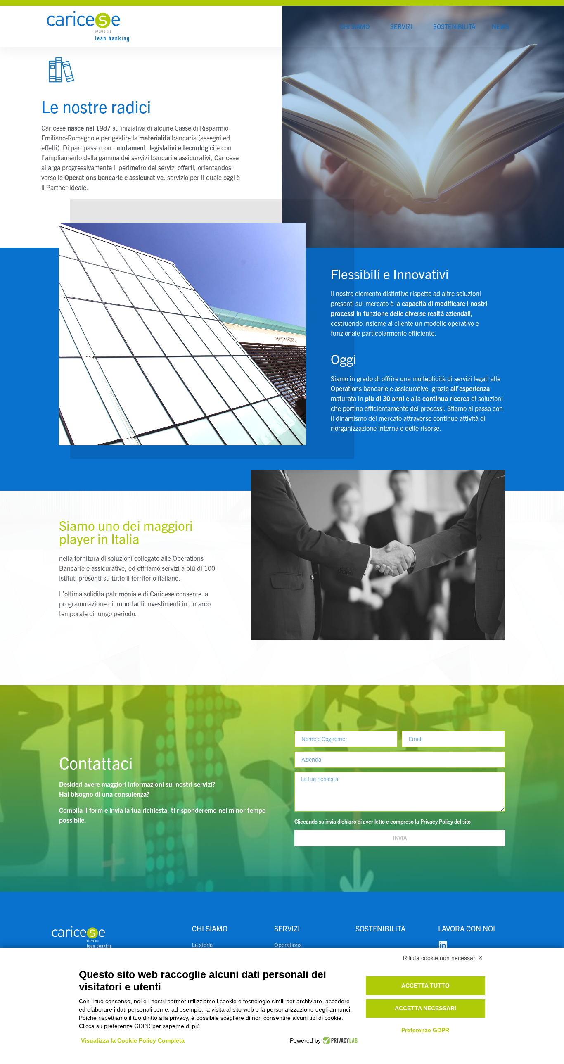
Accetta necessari (425, 1008)
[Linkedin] (442, 945)
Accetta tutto (425, 985)
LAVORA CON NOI (466, 928)
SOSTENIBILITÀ (454, 26)
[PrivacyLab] (339, 1040)
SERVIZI (401, 26)
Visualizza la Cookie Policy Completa (133, 1040)
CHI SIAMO (355, 26)
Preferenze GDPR (425, 1030)
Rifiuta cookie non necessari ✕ (443, 958)
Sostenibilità (380, 928)
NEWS (500, 26)
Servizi (287, 928)
